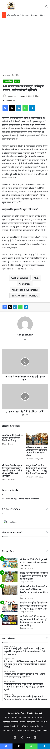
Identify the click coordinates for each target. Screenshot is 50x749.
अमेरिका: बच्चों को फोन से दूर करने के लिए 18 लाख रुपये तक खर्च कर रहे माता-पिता (33, 562)
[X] (12, 108)
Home (7, 75)
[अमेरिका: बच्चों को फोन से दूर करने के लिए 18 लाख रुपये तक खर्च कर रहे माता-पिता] (10, 563)
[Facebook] (5, 108)
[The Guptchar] (11, 6)
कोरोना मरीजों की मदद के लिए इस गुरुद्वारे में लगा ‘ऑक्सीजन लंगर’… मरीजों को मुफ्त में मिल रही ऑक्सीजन (12, 471)
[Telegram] (32, 108)
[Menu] (3, 7)
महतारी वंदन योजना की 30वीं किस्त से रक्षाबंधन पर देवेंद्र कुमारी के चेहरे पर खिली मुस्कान (34, 576)
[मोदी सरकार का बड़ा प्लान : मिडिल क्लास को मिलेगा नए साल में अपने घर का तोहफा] (37, 439)
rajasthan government (25, 289)
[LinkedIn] (18, 108)
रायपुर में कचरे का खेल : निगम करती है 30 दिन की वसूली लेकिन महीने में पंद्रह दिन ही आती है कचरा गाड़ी (36, 469)
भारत (17, 81)
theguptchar (11, 96)
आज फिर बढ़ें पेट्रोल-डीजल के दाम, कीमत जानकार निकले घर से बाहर (12, 438)
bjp (37, 277)
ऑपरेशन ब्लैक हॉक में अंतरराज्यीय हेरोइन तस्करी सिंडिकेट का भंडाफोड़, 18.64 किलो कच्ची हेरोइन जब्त (34, 591)
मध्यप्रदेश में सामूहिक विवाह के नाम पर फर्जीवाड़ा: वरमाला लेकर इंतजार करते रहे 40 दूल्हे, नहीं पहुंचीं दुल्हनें (33, 606)
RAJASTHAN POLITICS (25, 295)
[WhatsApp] (25, 108)
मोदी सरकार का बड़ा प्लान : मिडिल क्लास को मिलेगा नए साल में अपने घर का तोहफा (36, 451)
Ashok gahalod (20, 277)
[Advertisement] (25, 44)
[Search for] (46, 7)
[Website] (25, 339)
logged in (18, 499)
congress (25, 283)
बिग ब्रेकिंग (15, 75)
